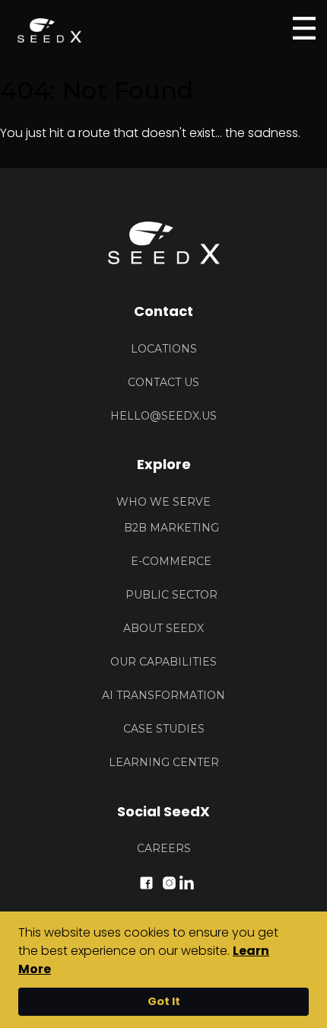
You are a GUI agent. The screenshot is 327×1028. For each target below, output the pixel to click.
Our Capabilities (163, 662)
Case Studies (164, 729)
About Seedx (163, 628)
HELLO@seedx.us (163, 416)
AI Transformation (163, 695)
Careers (164, 848)
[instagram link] (169, 882)
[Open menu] (304, 28)
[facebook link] (146, 882)
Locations (164, 349)
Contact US (163, 382)
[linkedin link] (186, 882)
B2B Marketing (171, 528)
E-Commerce (171, 561)
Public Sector (171, 595)
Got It (164, 1001)
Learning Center (164, 762)
